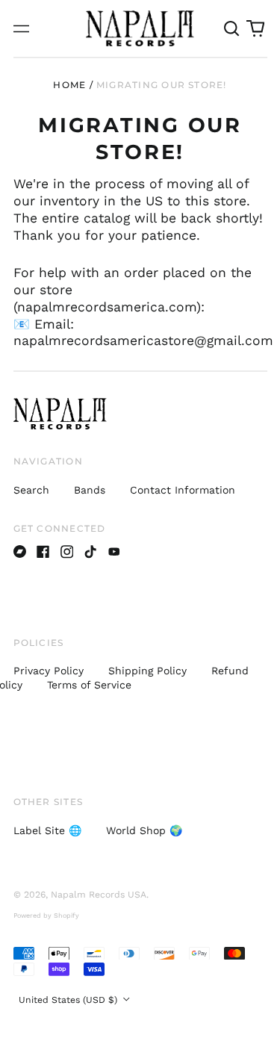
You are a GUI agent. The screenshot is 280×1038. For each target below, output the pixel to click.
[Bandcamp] (20, 552)
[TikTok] (90, 552)
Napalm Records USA (98, 894)
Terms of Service (89, 685)
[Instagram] (67, 552)
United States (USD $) (69, 1000)
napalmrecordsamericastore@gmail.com (143, 340)
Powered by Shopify (46, 915)
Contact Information (182, 490)
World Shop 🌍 (144, 830)
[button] (232, 28)
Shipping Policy (147, 671)
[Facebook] (43, 552)
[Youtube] (114, 552)
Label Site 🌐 (47, 830)
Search (31, 490)
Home (69, 84)
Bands (89, 490)
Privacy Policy (48, 671)
